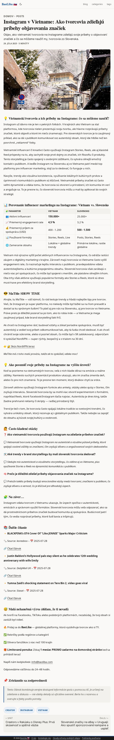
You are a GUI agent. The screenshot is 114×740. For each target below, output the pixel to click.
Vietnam (43, 710)
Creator (10, 710)
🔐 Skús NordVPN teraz (21, 346)
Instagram (26, 710)
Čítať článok (14, 548)
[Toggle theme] (20, 4)
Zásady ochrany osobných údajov (66, 738)
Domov (8, 16)
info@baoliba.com (42, 662)
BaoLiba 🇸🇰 (9, 4)
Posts (20, 16)
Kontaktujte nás (44, 738)
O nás (33, 738)
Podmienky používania (91, 738)
